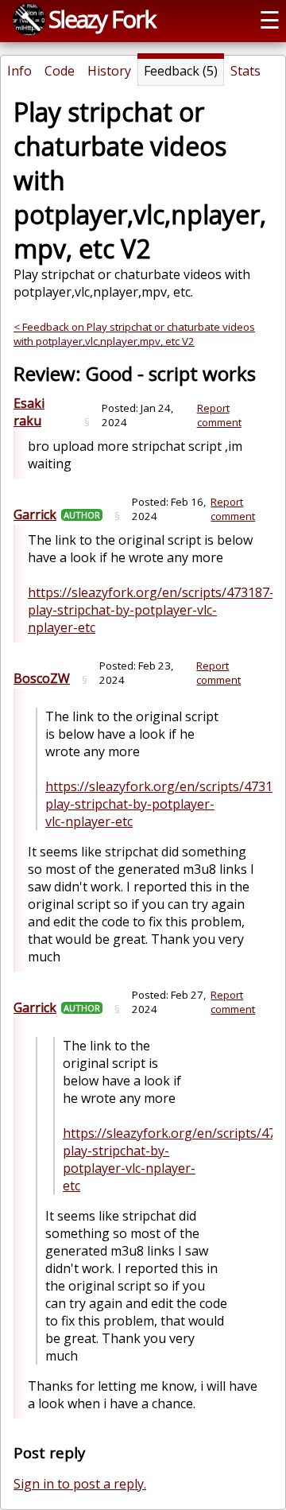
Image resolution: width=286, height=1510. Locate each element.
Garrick (35, 514)
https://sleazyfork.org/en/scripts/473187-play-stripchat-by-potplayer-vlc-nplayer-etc (151, 610)
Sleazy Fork (101, 18)
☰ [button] (269, 19)
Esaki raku (29, 411)
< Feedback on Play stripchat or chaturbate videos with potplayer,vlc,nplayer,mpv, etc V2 (134, 334)
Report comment (219, 415)
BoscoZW (42, 678)
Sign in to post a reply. (80, 1484)
